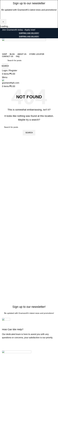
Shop (4, 394)
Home (5, 390)
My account (7, 423)
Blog (4, 399)
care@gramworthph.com (13, 381)
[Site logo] (24, 45)
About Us (6, 405)
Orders (5, 428)
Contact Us (7, 409)
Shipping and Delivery (29, 33)
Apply (5, 415)
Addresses (7, 433)
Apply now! (30, 30)
